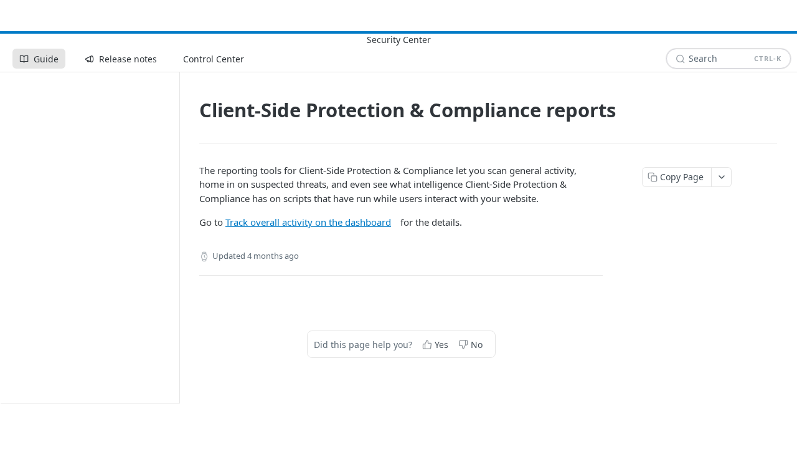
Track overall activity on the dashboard (308, 222)
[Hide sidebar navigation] (176, 237)
